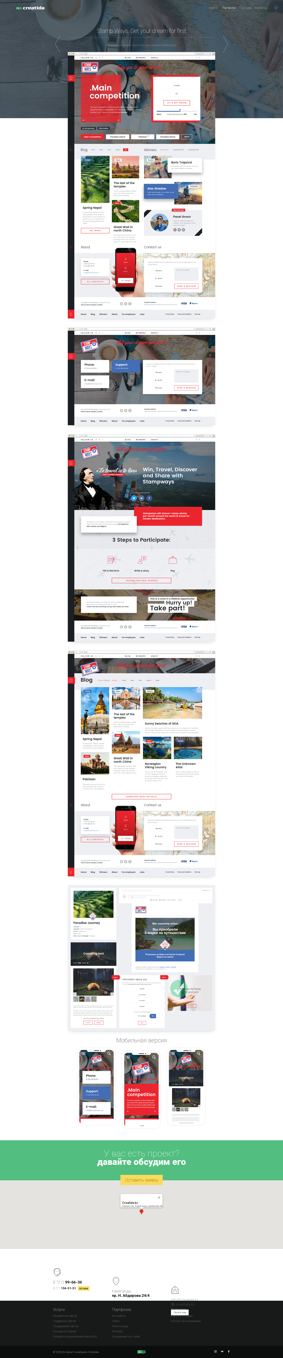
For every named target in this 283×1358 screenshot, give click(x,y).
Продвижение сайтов (65, 1326)
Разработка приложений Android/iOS (75, 1336)
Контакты (261, 7)
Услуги (213, 7)
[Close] (159, 1197)
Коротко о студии (181, 1315)
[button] (141, 1212)
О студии (246, 7)
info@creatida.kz (184, 1300)
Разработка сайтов (65, 1315)
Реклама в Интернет (65, 1331)
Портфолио (229, 7)
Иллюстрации (120, 1326)
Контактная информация (186, 1321)
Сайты (116, 1321)
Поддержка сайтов (64, 1321)
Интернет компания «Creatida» (30, 9)
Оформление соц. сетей (125, 1336)
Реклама (117, 1331)
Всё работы (119, 1315)
